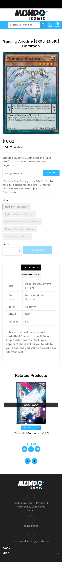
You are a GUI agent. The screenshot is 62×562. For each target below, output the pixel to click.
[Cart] (57, 25)
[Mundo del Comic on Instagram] (34, 3)
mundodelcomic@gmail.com (31, 541)
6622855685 (31, 525)
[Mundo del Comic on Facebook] (27, 3)
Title (5, 200)
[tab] (31, 267)
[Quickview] (24, 449)
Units (5, 244)
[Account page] (50, 25)
